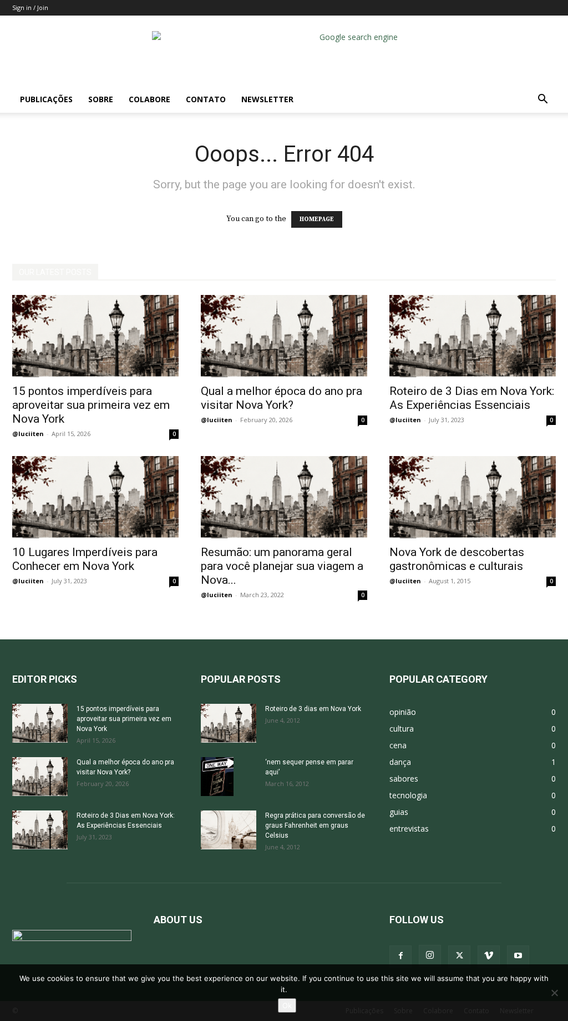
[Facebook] (400, 956)
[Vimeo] (489, 956)
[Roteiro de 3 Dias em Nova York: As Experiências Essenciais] (472, 336)
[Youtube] (518, 956)
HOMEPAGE (317, 219)
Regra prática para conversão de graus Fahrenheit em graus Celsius (315, 825)
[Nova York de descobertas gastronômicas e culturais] (472, 497)
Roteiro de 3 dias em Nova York (313, 709)
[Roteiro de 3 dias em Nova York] (228, 723)
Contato (206, 99)
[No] (554, 992)
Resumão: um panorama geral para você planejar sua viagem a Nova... (282, 566)
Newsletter (267, 99)
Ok (287, 1005)
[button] (542, 100)
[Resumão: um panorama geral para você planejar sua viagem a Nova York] (284, 497)
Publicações (46, 99)
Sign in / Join (30, 7)
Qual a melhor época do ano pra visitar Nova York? (281, 398)
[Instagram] (430, 956)
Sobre (100, 99)
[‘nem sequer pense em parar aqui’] (217, 776)
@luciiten (28, 433)
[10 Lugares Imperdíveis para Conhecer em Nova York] (95, 497)
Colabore (149, 99)
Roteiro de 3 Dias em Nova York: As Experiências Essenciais (471, 398)
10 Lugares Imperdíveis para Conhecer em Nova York (85, 559)
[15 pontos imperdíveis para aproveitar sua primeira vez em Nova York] (95, 336)
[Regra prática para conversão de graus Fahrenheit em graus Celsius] (228, 829)
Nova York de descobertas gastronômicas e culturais (456, 559)
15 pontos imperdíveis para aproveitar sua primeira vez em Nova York (91, 405)
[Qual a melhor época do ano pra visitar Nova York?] (284, 336)
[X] (459, 956)
